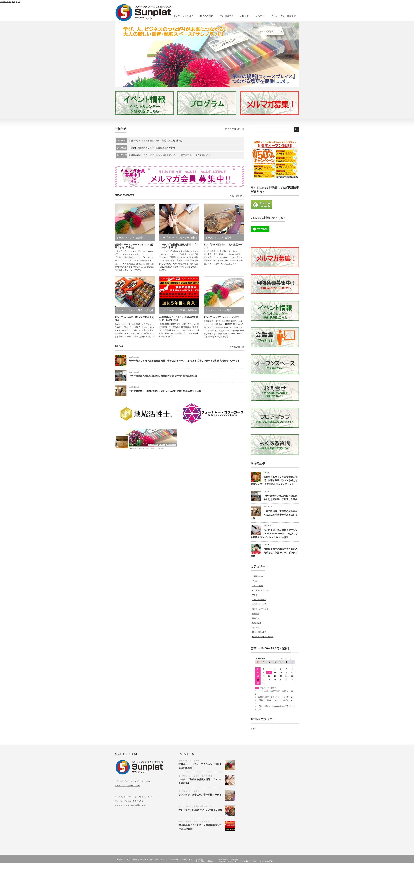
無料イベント (207, 776)
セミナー (184, 237)
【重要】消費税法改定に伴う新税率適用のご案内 (152, 148)
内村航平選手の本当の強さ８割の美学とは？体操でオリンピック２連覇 (274, 553)
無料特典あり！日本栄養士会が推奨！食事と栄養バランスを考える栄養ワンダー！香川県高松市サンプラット (184, 360)
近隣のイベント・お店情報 (262, 637)
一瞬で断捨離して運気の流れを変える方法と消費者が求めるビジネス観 (165, 390)
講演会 (183, 310)
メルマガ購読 (222, 859)
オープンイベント (125, 237)
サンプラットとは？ (183, 16)
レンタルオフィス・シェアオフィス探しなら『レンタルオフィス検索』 (245, 861)
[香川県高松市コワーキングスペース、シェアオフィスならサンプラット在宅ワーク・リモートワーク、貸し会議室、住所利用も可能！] (143, 13)
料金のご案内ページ (268, 700)
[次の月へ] (292, 658)
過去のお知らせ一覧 (234, 129)
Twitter (292, 868)
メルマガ (260, 16)
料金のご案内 (206, 16)
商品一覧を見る (236, 196)
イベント (255, 581)
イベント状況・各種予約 (283, 16)
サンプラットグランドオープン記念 (222, 317)
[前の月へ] (281, 658)
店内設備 (255, 618)
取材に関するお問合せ (205, 861)
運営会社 (120, 859)
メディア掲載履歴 (259, 600)
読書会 (139, 237)
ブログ (254, 595)
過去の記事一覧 (236, 347)
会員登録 (234, 859)
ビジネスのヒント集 (260, 590)
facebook (297, 868)
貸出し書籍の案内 (259, 632)
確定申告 (255, 627)
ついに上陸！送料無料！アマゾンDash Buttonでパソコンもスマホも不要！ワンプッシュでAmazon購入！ (274, 534)
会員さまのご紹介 (259, 604)
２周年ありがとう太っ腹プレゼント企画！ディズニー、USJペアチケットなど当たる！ (169, 155)
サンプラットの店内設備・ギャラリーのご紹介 (145, 859)
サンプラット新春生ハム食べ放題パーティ (200, 794)
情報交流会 (256, 623)
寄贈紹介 (255, 613)
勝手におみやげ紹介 (260, 609)
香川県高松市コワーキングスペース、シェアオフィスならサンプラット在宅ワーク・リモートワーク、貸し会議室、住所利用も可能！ (224, 868)
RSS (288, 868)
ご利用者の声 (227, 16)
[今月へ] (286, 658)
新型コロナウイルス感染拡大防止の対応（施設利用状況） (156, 140)
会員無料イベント (207, 806)
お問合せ (244, 16)
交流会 (228, 237)
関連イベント (205, 821)
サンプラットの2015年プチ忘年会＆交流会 (200, 809)
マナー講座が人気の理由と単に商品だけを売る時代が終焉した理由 (163, 375)
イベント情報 (257, 586)
